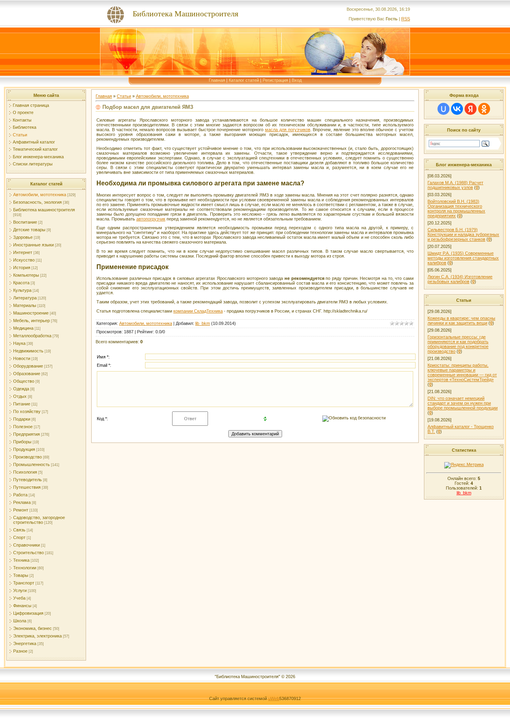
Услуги (20, 590)
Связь (19, 529)
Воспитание (25, 222)
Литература (25, 297)
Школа (19, 620)
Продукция (24, 449)
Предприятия (26, 434)
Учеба (19, 598)
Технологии (24, 567)
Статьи (20, 134)
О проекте (23, 112)
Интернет (22, 252)
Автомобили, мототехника (39, 194)
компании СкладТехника (198, 311)
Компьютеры (26, 275)
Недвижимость (28, 350)
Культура (22, 290)
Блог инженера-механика (38, 156)
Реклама (22, 502)
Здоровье (23, 237)
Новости (21, 358)
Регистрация (275, 80)
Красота (21, 282)
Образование (26, 373)
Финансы (22, 605)
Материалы (24, 305)
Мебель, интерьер (31, 320)
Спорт (19, 537)
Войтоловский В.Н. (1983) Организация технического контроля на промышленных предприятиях (456, 208)
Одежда (21, 388)
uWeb (273, 698)
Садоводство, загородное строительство (39, 520)
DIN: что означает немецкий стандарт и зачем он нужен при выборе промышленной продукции (463, 403)
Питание (21, 403)
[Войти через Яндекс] (471, 109)
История (21, 267)
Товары (20, 575)
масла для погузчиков (287, 129)
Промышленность (31, 464)
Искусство (24, 260)
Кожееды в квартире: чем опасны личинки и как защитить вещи (461, 320)
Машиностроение (31, 313)
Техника (21, 560)
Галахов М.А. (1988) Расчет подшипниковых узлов (455, 185)
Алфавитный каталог (34, 142)
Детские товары (29, 229)
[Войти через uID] (443, 109)
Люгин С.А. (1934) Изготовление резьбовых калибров (460, 279)
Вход (297, 80)
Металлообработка (32, 335)
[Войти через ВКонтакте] (457, 109)
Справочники (26, 545)
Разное (20, 651)
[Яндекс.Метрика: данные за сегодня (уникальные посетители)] (464, 465)
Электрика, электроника (37, 635)
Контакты (22, 120)
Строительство (28, 552)
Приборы (22, 441)
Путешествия (27, 487)
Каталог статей (244, 80)
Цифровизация (28, 613)
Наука (19, 343)
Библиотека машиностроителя (44, 209)
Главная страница (31, 105)
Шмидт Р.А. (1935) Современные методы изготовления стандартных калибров (463, 258)
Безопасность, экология (37, 202)
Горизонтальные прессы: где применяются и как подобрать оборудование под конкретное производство (458, 344)
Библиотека (24, 127)
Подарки (21, 419)
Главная (217, 80)
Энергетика (24, 643)
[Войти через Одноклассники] (484, 109)
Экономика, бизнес (32, 628)
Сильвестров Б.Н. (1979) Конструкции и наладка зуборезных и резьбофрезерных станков (463, 234)
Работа (20, 494)
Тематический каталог (35, 149)
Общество (23, 381)
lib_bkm (202, 323)
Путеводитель (27, 479)
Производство (27, 456)
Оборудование (28, 366)
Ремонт (20, 510)
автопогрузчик (150, 218)
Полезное (23, 426)
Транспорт (23, 582)
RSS (405, 18)
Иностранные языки (33, 244)
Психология (25, 472)
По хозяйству (27, 411)
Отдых (20, 396)
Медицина (23, 328)
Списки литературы (33, 163)
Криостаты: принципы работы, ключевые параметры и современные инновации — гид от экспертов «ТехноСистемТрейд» (462, 372)
